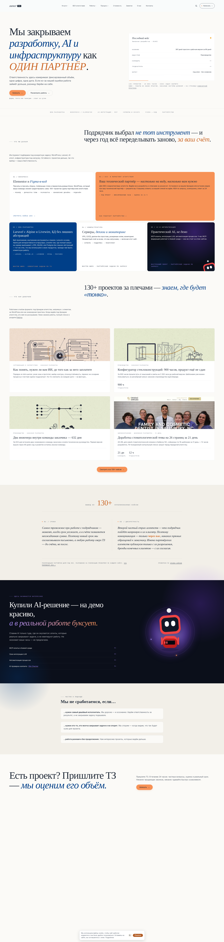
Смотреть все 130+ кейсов (112, 469)
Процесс (104, 6)
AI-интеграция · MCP (108, 112)
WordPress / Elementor (81, 112)
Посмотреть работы (40, 93)
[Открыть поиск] (196, 5)
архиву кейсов (176, 563)
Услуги (65, 6)
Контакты (149, 6)
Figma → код (151, 112)
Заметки (129, 6)
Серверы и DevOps (131, 112)
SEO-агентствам (79, 6)
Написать (207, 6)
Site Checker (33, 666)
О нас (139, 6)
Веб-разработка (57, 112)
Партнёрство (168, 112)
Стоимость (117, 6)
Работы (92, 6)
